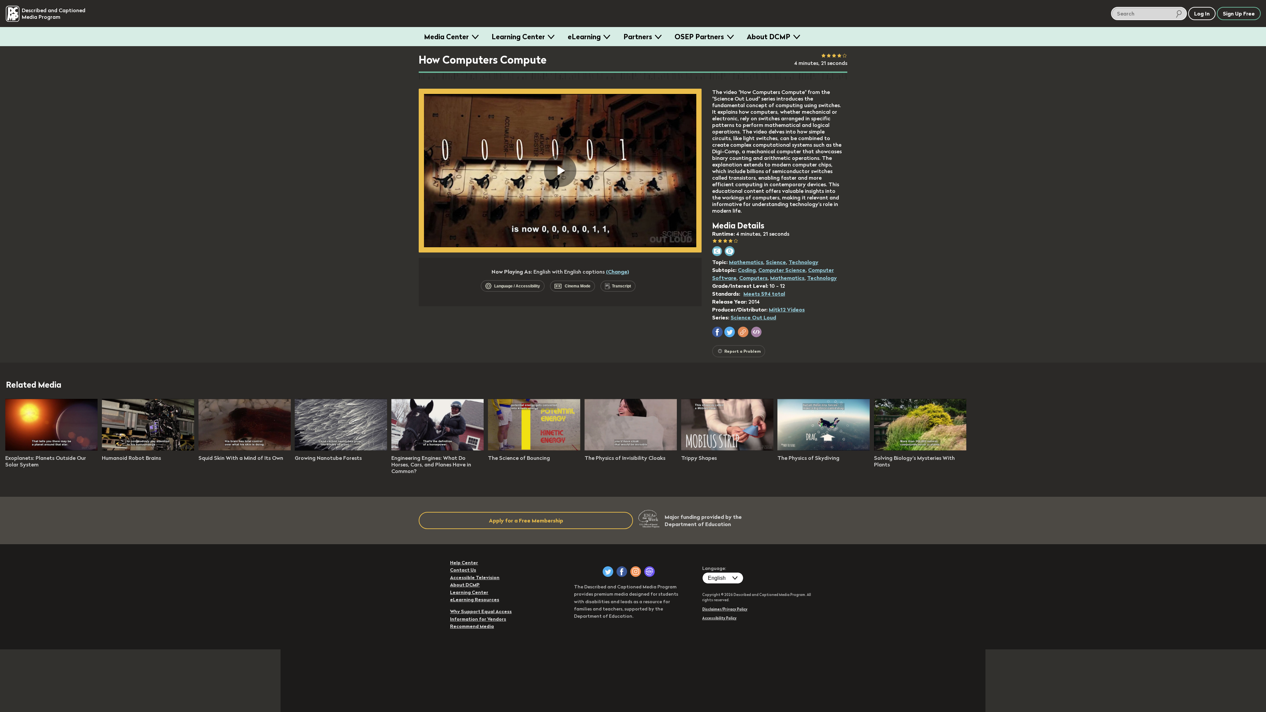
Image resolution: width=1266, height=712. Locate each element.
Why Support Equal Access (481, 611)
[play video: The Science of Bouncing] (534, 448)
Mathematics (746, 262)
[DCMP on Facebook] (622, 571)
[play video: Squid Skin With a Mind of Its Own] (244, 448)
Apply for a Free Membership (526, 520)
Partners (637, 36)
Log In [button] (1202, 13)
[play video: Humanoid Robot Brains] (148, 448)
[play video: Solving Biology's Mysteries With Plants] (920, 448)
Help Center (464, 563)
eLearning (584, 36)
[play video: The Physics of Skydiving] (823, 448)
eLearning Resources (474, 600)
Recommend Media (472, 626)
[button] (717, 332)
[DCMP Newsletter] (649, 571)
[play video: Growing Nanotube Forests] (341, 448)
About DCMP (768, 36)
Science (776, 262)
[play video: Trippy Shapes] (727, 448)
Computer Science (781, 270)
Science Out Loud (753, 317)
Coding (747, 270)
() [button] (617, 271)
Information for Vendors (478, 619)
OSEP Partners (699, 36)
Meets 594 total (764, 293)
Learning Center (518, 36)
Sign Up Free (1239, 13)
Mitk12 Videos (787, 309)
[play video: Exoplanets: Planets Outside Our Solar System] (51, 448)
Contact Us (463, 570)
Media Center (446, 36)
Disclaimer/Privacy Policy (724, 609)
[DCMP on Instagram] (635, 571)
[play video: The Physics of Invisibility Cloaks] (631, 448)
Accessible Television (474, 577)
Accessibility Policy (719, 618)
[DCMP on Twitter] (608, 571)
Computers (753, 278)
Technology (803, 262)
